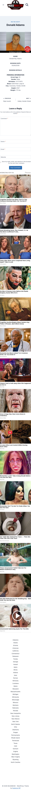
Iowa (15, 675)
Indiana (15, 672)
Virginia (15, 751)
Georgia (15, 662)
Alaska (15, 642)
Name (3, 141)
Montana (15, 705)
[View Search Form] (27, 5)
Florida (15, 659)
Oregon (15, 732)
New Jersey (15, 716)
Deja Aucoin (7, 100)
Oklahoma (15, 729)
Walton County (15, 21)
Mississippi (15, 700)
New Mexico (15, 719)
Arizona (15, 645)
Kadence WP (16, 788)
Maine (15, 686)
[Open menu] (3, 5)
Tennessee (15, 740)
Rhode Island (15, 738)
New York (15, 721)
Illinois (15, 670)
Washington (15, 754)
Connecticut (15, 653)
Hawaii (15, 664)
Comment (4, 118)
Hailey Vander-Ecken (24, 100)
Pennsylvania (15, 735)
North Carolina (15, 762)
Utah (15, 746)
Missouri (15, 702)
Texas (15, 743)
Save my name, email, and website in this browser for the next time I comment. (16, 162)
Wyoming (15, 759)
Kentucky (15, 680)
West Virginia (15, 757)
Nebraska (15, 708)
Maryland (16, 689)
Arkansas (16, 648)
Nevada (15, 710)
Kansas (15, 678)
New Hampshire (15, 713)
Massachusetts (15, 691)
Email (3, 149)
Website (3, 157)
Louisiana (15, 683)
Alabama (15, 640)
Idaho (15, 667)
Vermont (15, 749)
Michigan (15, 694)
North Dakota (15, 724)
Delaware (15, 656)
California (15, 651)
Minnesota (15, 697)
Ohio (15, 727)
